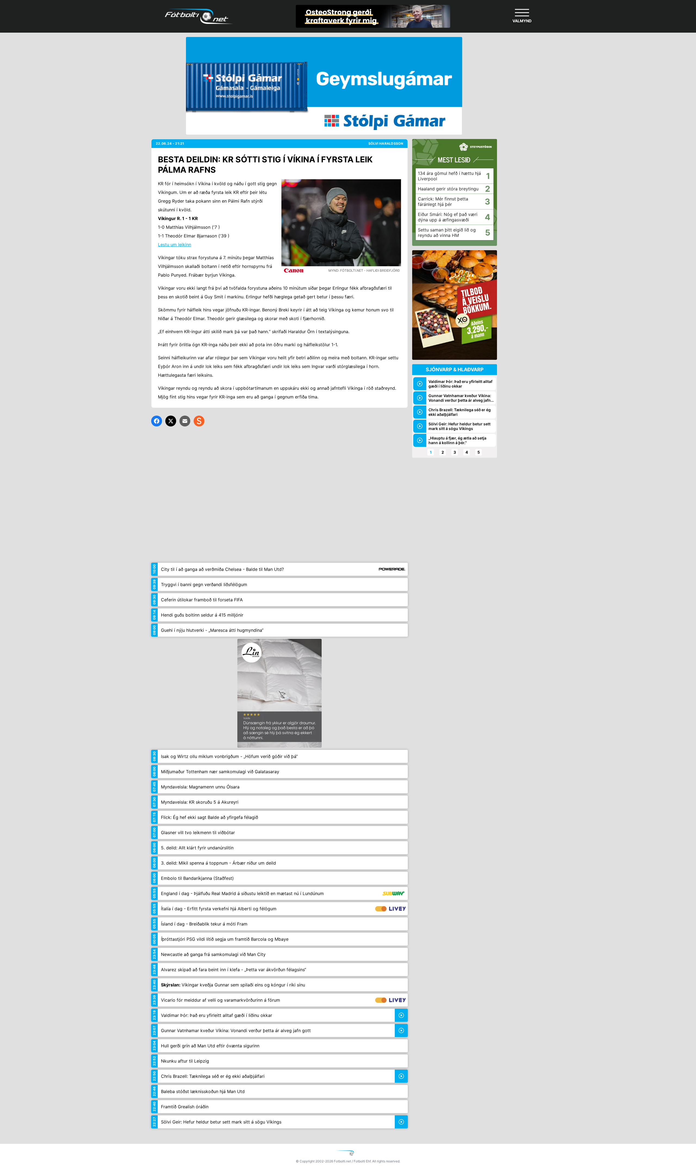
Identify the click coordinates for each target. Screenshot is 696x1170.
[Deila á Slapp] (199, 421)
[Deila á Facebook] (156, 421)
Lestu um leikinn (174, 244)
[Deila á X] (170, 421)
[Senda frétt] (184, 421)
